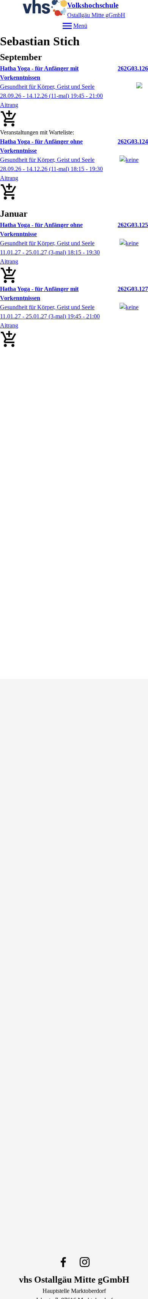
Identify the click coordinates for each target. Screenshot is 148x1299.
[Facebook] (63, 1262)
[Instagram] (84, 1262)
